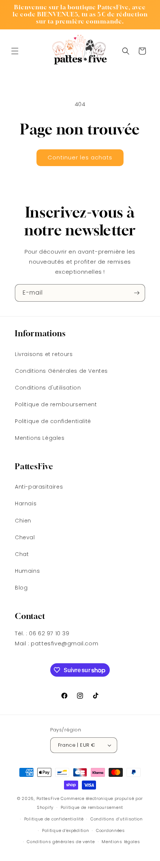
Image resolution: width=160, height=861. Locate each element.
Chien (23, 520)
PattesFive (48, 798)
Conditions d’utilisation (116, 819)
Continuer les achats (80, 157)
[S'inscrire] (136, 293)
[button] (15, 51)
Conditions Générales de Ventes (61, 371)
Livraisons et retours (44, 354)
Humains (27, 571)
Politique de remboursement (56, 404)
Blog (21, 587)
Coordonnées (110, 830)
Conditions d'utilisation (48, 387)
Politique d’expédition (65, 830)
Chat (22, 554)
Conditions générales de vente (61, 842)
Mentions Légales (40, 438)
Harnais (25, 503)
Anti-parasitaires (39, 486)
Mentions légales (121, 842)
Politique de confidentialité (53, 421)
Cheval (25, 537)
